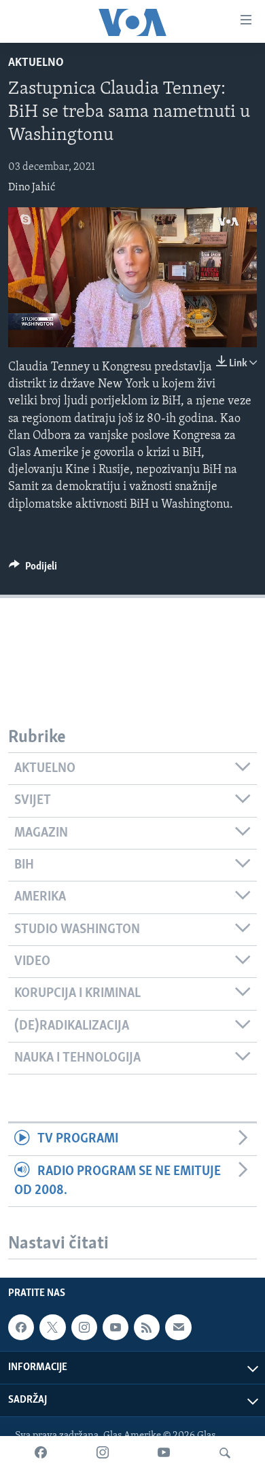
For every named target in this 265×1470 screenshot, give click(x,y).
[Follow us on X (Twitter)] (52, 1327)
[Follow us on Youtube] (115, 1327)
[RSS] (147, 1327)
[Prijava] (178, 1327)
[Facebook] (41, 1453)
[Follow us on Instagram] (84, 1327)
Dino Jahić (31, 187)
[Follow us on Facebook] (21, 1327)
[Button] (33, 569)
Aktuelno (36, 63)
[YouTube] (164, 1453)
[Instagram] (103, 1453)
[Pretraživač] (225, 1453)
